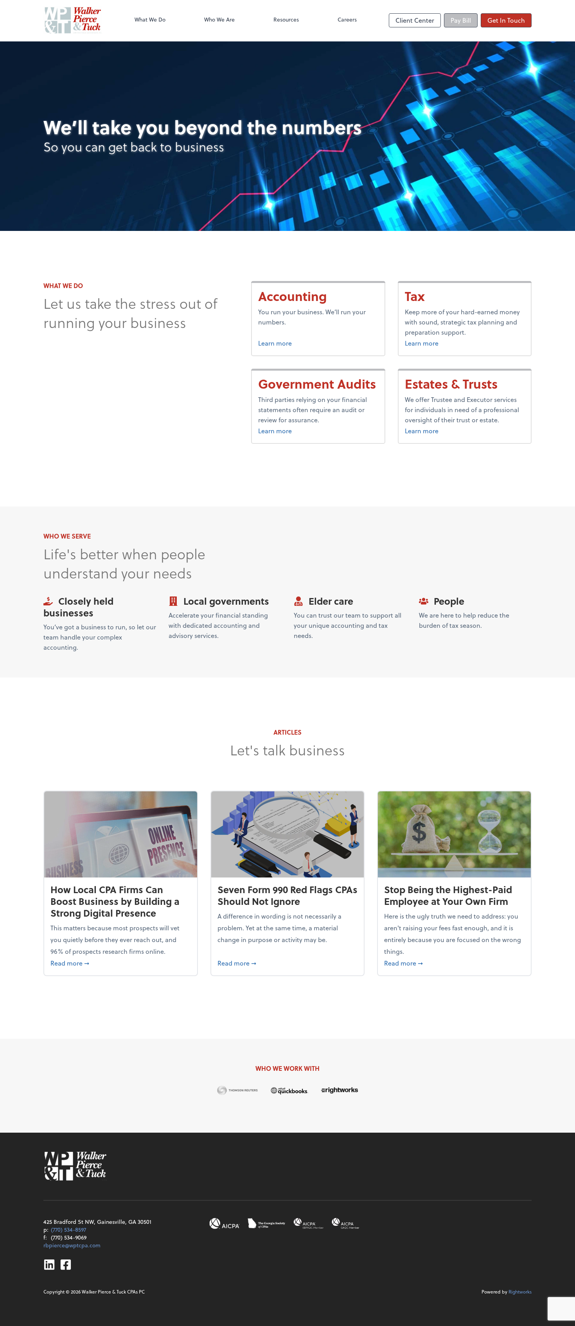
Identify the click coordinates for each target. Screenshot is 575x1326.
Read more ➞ (120, 962)
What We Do (150, 19)
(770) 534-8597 (68, 1229)
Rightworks (520, 1291)
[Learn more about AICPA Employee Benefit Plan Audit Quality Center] (308, 1223)
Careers (347, 19)
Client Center (414, 20)
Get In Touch (506, 20)
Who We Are (219, 19)
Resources (286, 19)
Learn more (301, 343)
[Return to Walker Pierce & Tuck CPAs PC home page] (72, 20)
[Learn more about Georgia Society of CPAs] (267, 1223)
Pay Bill (461, 20)
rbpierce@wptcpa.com (72, 1245)
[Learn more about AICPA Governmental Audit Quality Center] (346, 1223)
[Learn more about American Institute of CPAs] (224, 1223)
